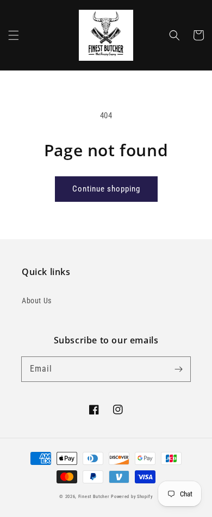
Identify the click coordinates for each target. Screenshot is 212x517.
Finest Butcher (94, 496)
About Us (37, 300)
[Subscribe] (178, 369)
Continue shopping (106, 189)
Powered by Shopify (132, 496)
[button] (14, 35)
